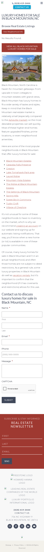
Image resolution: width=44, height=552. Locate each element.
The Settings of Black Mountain (23, 192)
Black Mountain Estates (18, 161)
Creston (10, 168)
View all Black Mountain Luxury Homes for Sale (22, 47)
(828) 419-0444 (22, 3)
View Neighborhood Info (13, 32)
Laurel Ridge (13, 176)
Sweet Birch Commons (18, 199)
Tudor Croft (12, 203)
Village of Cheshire (16, 207)
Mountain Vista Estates (18, 180)
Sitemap (8, 545)
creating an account (27, 226)
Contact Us (22, 7)
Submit (8, 400)
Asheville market (18, 120)
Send (6, 461)
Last (4, 331)
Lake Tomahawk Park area (20, 172)
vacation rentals (21, 275)
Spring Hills (12, 195)
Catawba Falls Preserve (18, 164)
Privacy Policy (19, 545)
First (4, 319)
